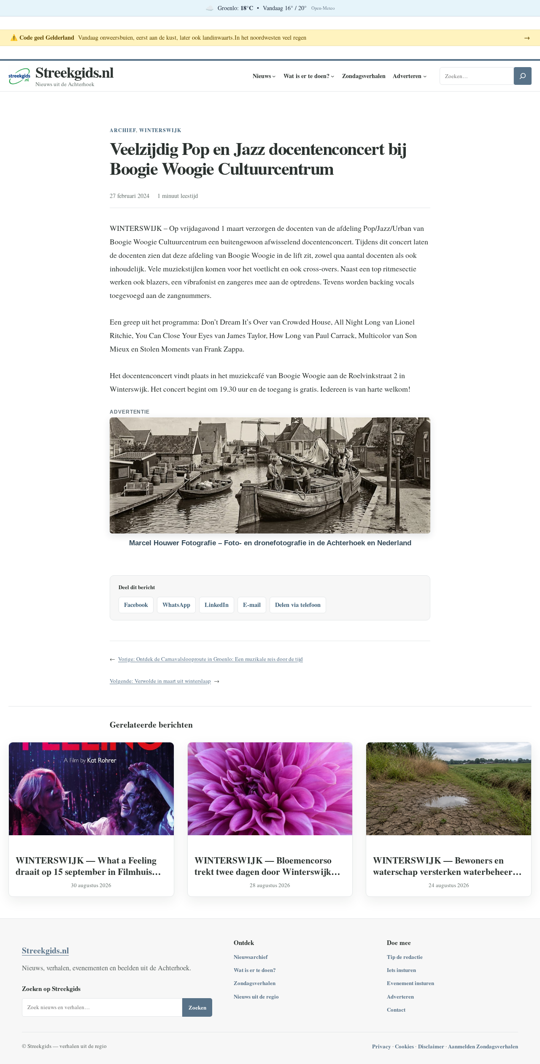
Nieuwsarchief (250, 957)
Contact (396, 1009)
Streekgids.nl (74, 72)
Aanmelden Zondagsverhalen (483, 1046)
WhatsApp (176, 604)
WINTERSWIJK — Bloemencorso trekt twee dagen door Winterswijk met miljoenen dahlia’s (263, 865)
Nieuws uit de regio (256, 996)
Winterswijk (160, 130)
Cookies (404, 1046)
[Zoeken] (523, 76)
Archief (123, 130)
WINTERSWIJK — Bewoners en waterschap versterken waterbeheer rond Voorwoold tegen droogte (443, 865)
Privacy (381, 1046)
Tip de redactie (405, 957)
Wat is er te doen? (255, 970)
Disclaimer (431, 1046)
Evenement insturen (410, 983)
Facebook (136, 604)
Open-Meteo (323, 8)
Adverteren (400, 996)
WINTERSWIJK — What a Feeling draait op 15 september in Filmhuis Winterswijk (86, 865)
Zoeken (197, 1007)
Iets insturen (401, 970)
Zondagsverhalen (254, 983)
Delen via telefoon (298, 604)
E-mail (252, 604)
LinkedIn (217, 604)
